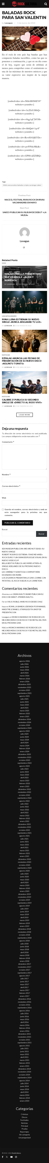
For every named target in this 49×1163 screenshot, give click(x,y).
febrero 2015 (24, 1063)
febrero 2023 (24, 783)
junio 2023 (24, 772)
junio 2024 (24, 737)
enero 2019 (24, 926)
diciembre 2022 (24, 789)
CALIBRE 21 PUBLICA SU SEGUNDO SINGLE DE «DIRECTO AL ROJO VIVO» (22, 401)
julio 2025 (24, 699)
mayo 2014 (24, 1089)
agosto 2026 (24, 661)
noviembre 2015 (24, 1037)
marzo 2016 (24, 1025)
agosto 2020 (24, 871)
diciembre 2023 (24, 754)
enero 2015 (24, 1066)
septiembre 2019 (24, 903)
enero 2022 (24, 821)
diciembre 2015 (24, 1034)
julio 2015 (24, 1048)
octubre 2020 (24, 865)
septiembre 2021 (24, 833)
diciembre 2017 (24, 964)
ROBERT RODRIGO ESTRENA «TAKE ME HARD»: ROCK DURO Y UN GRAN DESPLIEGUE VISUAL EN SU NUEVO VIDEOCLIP (24, 557)
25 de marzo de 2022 (23, 325)
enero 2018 (24, 961)
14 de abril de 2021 (22, 367)
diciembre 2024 (24, 719)
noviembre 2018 (24, 932)
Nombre (6, 474)
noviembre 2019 (24, 897)
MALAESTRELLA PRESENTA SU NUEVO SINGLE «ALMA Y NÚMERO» (23, 277)
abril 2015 (24, 1057)
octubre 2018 (24, 935)
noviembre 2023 (24, 757)
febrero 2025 (24, 713)
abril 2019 (24, 917)
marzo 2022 (24, 815)
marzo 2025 (24, 710)
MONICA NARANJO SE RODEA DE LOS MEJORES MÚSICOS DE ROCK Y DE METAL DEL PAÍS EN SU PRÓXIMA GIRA (24, 620)
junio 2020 (24, 876)
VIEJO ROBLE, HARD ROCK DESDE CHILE (24, 602)
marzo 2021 (24, 850)
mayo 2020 (24, 879)
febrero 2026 (24, 678)
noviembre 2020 (24, 862)
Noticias (6, 355)
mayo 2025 (24, 705)
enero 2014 (24, 1101)
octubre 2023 (24, 760)
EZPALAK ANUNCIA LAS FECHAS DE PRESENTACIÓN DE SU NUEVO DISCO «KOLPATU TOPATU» (21, 361)
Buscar (5, 529)
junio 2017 (24, 981)
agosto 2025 (24, 696)
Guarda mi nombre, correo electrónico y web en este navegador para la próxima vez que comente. (26, 512)
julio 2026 (24, 664)
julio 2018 (24, 944)
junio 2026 (24, 667)
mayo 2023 (24, 775)
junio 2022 (24, 807)
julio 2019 (24, 909)
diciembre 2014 (24, 1069)
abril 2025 (24, 708)
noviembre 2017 (24, 967)
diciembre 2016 (24, 999)
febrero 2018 (24, 958)
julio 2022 (24, 804)
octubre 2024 (24, 725)
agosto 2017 (24, 976)
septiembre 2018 (24, 938)
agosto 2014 (24, 1080)
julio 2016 (24, 1013)
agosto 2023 (24, 766)
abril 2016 (24, 1022)
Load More (24, 415)
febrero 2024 (24, 748)
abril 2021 (24, 847)
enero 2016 (24, 1031)
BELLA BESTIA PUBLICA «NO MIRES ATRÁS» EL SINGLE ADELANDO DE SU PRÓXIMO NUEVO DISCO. (22, 566)
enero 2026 (24, 681)
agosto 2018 (24, 941)
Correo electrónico (11, 486)
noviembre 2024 (24, 722)
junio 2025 (24, 702)
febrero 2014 (24, 1098)
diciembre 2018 (24, 929)
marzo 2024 (24, 745)
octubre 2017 (24, 970)
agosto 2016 (24, 1010)
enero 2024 (24, 751)
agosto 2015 (24, 1045)
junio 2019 (24, 911)
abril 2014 (24, 1092)
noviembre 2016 (24, 1002)
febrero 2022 (24, 818)
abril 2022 (24, 812)
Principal (24, 1126)
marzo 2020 (24, 885)
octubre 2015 (24, 1040)
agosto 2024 (24, 731)
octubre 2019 (24, 900)
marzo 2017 (24, 990)
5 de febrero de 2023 (26, 284)
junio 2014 (24, 1086)
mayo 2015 (24, 1054)
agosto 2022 (24, 801)
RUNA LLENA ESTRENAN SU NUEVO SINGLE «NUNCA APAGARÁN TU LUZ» (21, 320)
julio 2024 (24, 734)
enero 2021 (24, 856)
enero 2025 (24, 716)
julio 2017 (24, 978)
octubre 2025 (24, 690)
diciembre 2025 (24, 684)
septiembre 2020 (24, 868)
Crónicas (24, 1114)
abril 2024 (24, 742)
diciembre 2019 (24, 894)
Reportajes (24, 1132)
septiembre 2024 (24, 728)
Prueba (24, 1129)
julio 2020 (24, 874)
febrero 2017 (24, 993)
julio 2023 (24, 769)
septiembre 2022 (24, 798)
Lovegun (9, 23)
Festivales (24, 1120)
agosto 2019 (24, 906)
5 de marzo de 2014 (26, 23)
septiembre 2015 (24, 1042)
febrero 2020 (24, 888)
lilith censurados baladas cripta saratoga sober (22, 185)
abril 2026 (24, 673)
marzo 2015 (24, 1060)
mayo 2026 (24, 670)
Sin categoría (24, 1134)
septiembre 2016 (24, 1007)
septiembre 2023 (24, 763)
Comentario (8, 442)
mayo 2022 (24, 810)
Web (4, 498)
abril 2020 (24, 882)
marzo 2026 (24, 676)
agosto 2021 (24, 836)
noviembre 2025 (24, 687)
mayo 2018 (24, 949)
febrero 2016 (24, 1028)
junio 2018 (24, 946)
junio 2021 (24, 842)
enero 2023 (24, 786)
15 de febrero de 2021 (24, 406)
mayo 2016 (24, 1019)
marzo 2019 (24, 920)
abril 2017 (24, 987)
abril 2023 (24, 777)
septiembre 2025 (24, 693)
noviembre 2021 (24, 827)
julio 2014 (24, 1083)
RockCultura (16, 1153)
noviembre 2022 (24, 792)
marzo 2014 (24, 1095)
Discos (24, 1117)
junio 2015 (24, 1051)
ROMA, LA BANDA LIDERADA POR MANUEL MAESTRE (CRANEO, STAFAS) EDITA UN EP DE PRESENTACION (24, 609)
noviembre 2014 (24, 1072)
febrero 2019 (24, 923)
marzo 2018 (24, 955)
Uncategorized (12, 269)
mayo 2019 (24, 914)
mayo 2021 (24, 844)
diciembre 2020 (24, 859)
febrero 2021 (24, 853)
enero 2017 (24, 996)
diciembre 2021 (24, 824)
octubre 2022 (24, 795)
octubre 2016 (24, 1005)
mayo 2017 (24, 984)
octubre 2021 (24, 830)
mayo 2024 (24, 740)
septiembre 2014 (24, 1077)
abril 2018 (24, 952)
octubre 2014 (24, 1075)
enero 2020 (24, 891)
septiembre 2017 (24, 973)
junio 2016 (24, 1016)
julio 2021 (24, 839)
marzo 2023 (24, 780)
